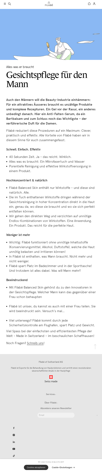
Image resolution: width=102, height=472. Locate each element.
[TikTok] (14, 456)
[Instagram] (14, 435)
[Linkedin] (14, 442)
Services (50, 394)
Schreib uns (35, 343)
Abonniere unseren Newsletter (56, 408)
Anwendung (82, 221)
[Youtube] (14, 449)
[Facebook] (14, 428)
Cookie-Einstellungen (62, 467)
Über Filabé (50, 402)
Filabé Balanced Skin (23, 188)
